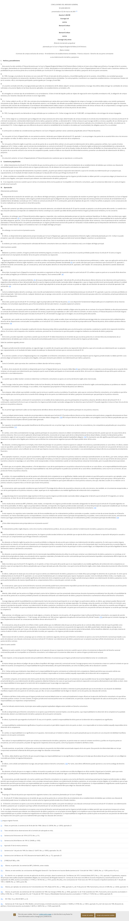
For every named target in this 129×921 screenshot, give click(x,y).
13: (2, 887)
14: (2, 892)
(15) (101, 617)
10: (2, 865)
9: (1, 861)
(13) (95, 508)
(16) (66, 764)
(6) (10, 286)
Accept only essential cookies (105, 915)
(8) (11, 323)
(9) (77, 369)
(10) (61, 417)
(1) (76, 11)
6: (1, 846)
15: (2, 899)
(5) (34, 280)
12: (2, 875)
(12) (85, 437)
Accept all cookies (87, 915)
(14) (117, 518)
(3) (71, 262)
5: (1, 841)
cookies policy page (45, 914)
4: (1, 836)
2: (1, 826)
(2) (18, 218)
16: (2, 904)
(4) (62, 274)
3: (1, 831)
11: (2, 870)
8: (1, 856)
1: (1, 821)
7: (1, 851)
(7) (69, 302)
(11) (15, 427)
